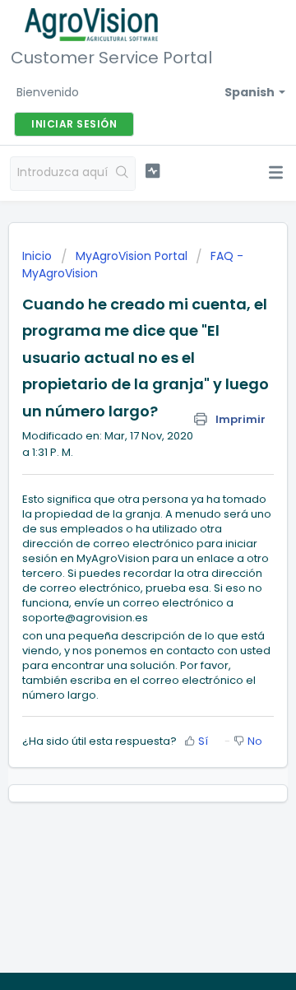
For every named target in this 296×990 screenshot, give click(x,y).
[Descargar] (117, 486)
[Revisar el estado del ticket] (152, 171)
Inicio (38, 256)
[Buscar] (122, 173)
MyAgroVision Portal (131, 256)
